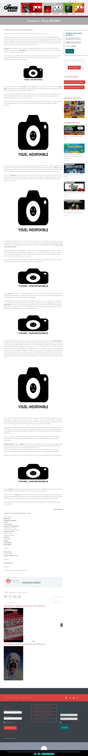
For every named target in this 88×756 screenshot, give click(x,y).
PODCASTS (56, 14)
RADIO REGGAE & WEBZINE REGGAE (43, 713)
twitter (70, 1)
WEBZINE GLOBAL (74, 144)
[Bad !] (40, 7)
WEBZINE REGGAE (72, 126)
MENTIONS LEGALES (26, 697)
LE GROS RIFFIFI (68, 102)
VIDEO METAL (71, 200)
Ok (35, 753)
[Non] (86, 753)
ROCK (24, 14)
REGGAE (37, 14)
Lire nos (67, 722)
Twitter (5, 596)
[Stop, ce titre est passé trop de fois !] (37, 7)
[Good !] (34, 7)
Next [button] (62, 625)
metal (43, 7)
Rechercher (75, 67)
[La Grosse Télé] (81, 1)
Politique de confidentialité (48, 753)
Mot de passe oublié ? (10, 732)
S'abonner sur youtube (75, 87)
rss (78, 1)
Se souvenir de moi (10, 722)
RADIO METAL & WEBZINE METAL (43, 709)
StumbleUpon (19, 596)
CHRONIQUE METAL (8, 610)
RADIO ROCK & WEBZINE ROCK (42, 706)
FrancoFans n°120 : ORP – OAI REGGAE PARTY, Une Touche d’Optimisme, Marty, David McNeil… (73, 156)
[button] (79, 14)
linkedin (75, 1)
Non (39, 753)
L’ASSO (73, 14)
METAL (30, 14)
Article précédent (10, 602)
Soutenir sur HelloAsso (75, 82)
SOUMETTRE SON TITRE (11, 697)
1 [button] (32, 641)
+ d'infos (39, 9)
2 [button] (33, 641)
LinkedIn (14, 596)
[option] (33, 625)
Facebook (10, 596)
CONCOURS (46, 14)
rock (21, 8)
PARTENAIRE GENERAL (67, 144)
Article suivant (57, 602)
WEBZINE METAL (36, 582)
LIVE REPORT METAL (27, 582)
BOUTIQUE (65, 14)
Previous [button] (5, 625)
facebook (73, 1)
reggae (64, 8)
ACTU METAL (66, 164)
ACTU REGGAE (66, 126)
